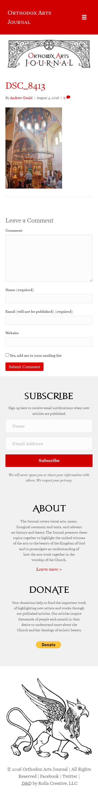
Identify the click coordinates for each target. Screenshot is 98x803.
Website (12, 333)
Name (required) (19, 289)
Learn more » (49, 569)
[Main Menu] (84, 17)
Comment (13, 230)
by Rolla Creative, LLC (50, 783)
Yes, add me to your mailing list (35, 355)
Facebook (49, 776)
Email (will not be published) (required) (39, 311)
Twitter (69, 776)
